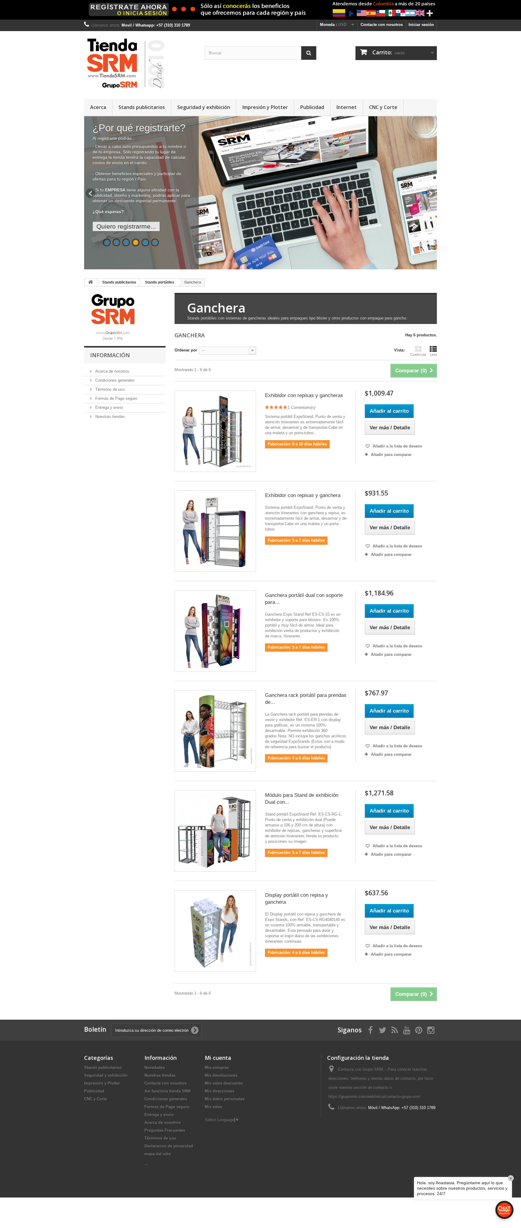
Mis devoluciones (221, 1075)
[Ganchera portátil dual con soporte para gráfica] (215, 631)
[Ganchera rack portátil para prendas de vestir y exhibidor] (215, 731)
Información (110, 355)
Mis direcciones (219, 1091)
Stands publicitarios (141, 107)
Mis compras (217, 1067)
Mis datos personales (225, 1099)
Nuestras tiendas (109, 416)
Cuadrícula (418, 354)
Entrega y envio (108, 407)
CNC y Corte (383, 107)
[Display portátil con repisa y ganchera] (215, 931)
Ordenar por (186, 350)
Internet (346, 107)
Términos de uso (109, 389)
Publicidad (312, 107)
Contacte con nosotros (382, 24)
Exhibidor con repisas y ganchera (302, 495)
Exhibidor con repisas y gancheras (304, 395)
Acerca (98, 107)
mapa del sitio (157, 1154)
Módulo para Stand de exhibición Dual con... (301, 798)
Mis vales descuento (224, 1083)
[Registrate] (260, 10)
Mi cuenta (218, 1057)
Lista (433, 354)
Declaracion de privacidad (168, 1146)
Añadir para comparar (391, 454)
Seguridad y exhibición (203, 107)
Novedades (154, 1067)
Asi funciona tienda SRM (167, 1091)
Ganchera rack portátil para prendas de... (305, 698)
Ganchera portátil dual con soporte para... (304, 598)
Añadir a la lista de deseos (396, 446)
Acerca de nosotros (111, 371)
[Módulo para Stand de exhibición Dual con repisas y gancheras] (215, 831)
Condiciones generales (114, 380)
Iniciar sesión (421, 24)
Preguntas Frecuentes (164, 1130)
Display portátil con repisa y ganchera (296, 898)
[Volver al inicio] (90, 282)
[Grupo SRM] (113, 317)
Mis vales (213, 1107)
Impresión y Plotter (265, 107)
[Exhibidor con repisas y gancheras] (215, 431)
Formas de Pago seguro (115, 398)
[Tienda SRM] (140, 63)
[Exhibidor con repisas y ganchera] (215, 531)
